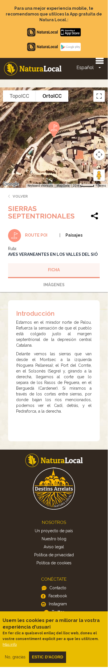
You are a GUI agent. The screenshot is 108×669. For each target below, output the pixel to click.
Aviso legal (54, 547)
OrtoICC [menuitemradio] (52, 96)
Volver (20, 196)
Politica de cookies (54, 563)
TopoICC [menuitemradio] (19, 96)
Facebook (58, 596)
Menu (99, 60)
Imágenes (54, 284)
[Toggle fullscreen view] (99, 96)
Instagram (58, 604)
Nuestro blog (54, 539)
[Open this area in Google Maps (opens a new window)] (10, 184)
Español (85, 67)
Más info (10, 644)
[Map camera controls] (99, 154)
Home (32, 68)
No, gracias (15, 657)
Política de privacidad (54, 555)
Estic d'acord (47, 657)
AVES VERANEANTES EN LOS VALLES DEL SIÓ (53, 254)
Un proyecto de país (54, 530)
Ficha (54, 270)
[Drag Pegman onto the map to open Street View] (99, 175)
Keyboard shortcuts (40, 185)
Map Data (63, 185)
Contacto (57, 588)
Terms (102, 185)
